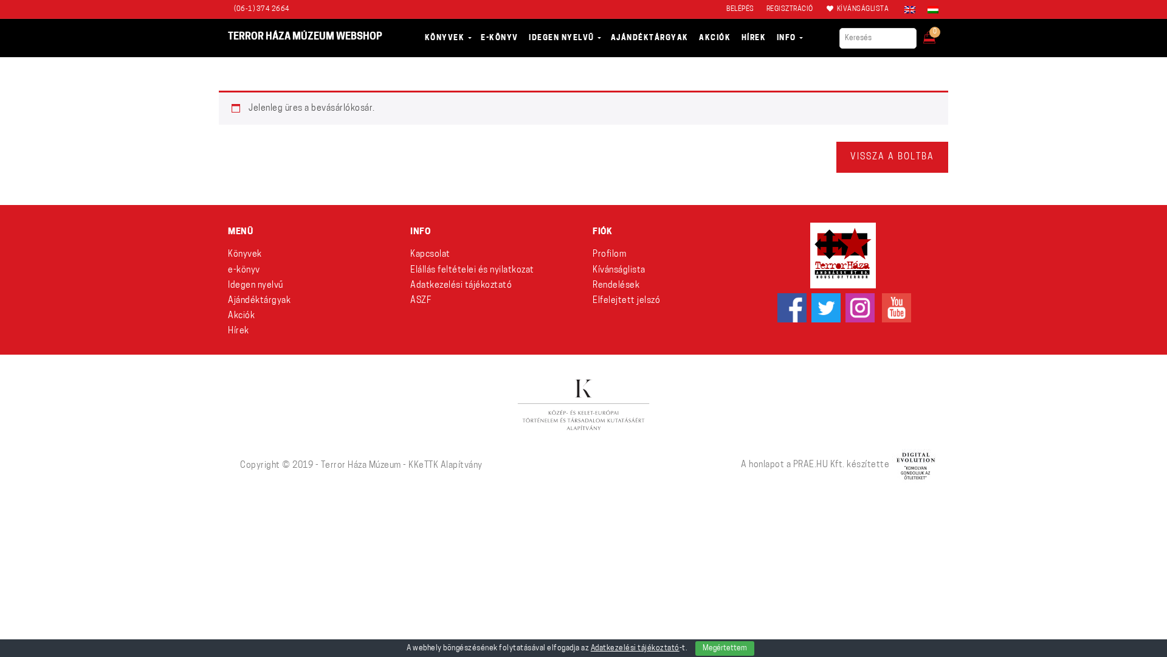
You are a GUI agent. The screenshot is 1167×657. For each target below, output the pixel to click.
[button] (937, 34)
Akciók (241, 316)
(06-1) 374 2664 (262, 9)
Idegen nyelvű (255, 285)
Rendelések (616, 285)
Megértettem (725, 648)
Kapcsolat (430, 254)
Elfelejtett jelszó (626, 300)
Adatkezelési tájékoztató (461, 285)
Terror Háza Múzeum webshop (305, 37)
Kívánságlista (619, 270)
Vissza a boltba (892, 157)
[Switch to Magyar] (929, 9)
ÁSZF (420, 300)
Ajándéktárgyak (259, 300)
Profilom (609, 254)
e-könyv (244, 270)
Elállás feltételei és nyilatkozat (472, 270)
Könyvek (245, 254)
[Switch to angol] (909, 9)
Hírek (238, 331)
